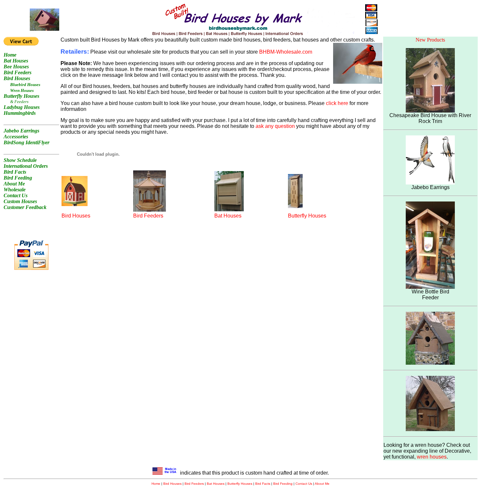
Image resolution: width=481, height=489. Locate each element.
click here (337, 103)
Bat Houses (227, 215)
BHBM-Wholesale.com (285, 52)
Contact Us (303, 483)
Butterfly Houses (307, 215)
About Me (322, 483)
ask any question (275, 126)
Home (155, 483)
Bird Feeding (283, 483)
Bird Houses (76, 215)
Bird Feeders (148, 215)
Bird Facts (262, 483)
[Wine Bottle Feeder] (430, 287)
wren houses (432, 457)
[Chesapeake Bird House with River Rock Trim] (430, 111)
